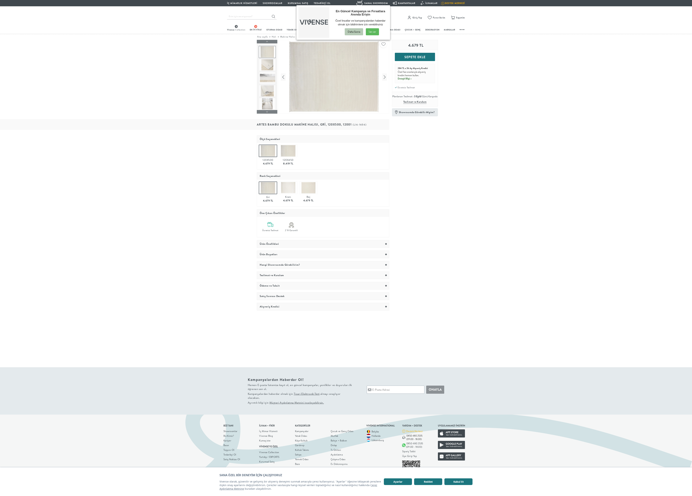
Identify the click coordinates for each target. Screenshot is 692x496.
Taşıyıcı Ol (228, 450)
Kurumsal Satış (266, 461)
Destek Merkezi (414, 431)
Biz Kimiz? (228, 435)
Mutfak (334, 435)
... (462, 29)
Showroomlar (230, 431)
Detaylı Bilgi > (405, 78)
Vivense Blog (266, 435)
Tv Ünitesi (336, 450)
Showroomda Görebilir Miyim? (417, 112)
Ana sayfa (262, 36)
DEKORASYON (432, 29)
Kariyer (227, 440)
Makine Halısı (287, 36)
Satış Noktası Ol (231, 459)
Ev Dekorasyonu (339, 464)
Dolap (334, 445)
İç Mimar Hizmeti (268, 431)
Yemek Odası (302, 459)
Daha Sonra (354, 32)
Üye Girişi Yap (409, 456)
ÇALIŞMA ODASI (392, 29)
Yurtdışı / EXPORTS (269, 457)
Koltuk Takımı (302, 450)
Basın (226, 445)
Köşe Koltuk (301, 440)
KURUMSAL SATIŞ (298, 3)
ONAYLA (435, 389)
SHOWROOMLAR (272, 3)
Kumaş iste (264, 440)
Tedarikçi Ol (322, 3)
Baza (297, 464)
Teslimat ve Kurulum (415, 102)
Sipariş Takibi (409, 451)
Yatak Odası (301, 435)
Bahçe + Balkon (339, 440)
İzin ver (372, 32)
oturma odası (274, 29)
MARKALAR (449, 29)
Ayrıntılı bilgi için (286, 403)
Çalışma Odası (338, 459)
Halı (274, 36)
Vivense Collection (269, 452)
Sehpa (298, 454)
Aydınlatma (337, 454)
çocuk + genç (413, 29)
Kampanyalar (302, 431)
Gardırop (299, 445)
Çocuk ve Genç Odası (342, 431)
